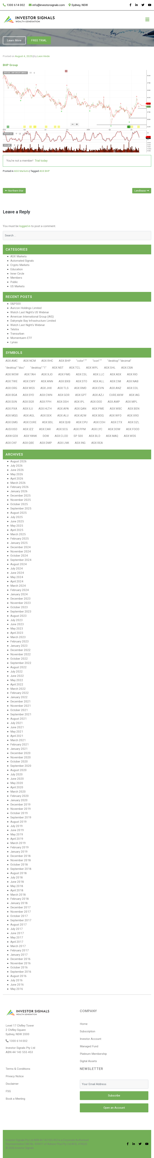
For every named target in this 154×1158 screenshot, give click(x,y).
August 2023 (18, 616)
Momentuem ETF (21, 338)
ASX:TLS (63, 388)
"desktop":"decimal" (119, 360)
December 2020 (20, 753)
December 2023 (20, 598)
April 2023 (16, 633)
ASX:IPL (79, 401)
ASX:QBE (28, 443)
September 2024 (20, 560)
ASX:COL (132, 388)
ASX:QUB (64, 422)
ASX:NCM (29, 360)
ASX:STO (81, 381)
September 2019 (20, 817)
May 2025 (16, 525)
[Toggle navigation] (147, 19)
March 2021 (18, 740)
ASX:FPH (45, 401)
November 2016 (20, 963)
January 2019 (19, 851)
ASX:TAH (30, 374)
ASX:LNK (63, 443)
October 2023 (19, 607)
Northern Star (15, 190)
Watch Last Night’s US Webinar (29, 312)
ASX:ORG (11, 388)
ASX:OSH (63, 401)
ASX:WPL (92, 367)
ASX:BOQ (98, 415)
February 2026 (19, 487)
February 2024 (19, 590)
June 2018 (17, 881)
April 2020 (16, 787)
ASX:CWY (29, 381)
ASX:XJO (47, 374)
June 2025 (17, 521)
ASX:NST (57, 367)
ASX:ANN (47, 381)
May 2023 (16, 628)
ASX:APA (63, 408)
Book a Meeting (15, 1098)
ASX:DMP (46, 443)
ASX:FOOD (132, 429)
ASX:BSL (47, 422)
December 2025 (20, 495)
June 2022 (17, 676)
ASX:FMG (64, 374)
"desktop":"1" (38, 367)
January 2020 (19, 800)
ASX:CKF (11, 443)
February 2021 (19, 744)
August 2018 (18, 873)
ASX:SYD (28, 395)
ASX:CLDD (61, 436)
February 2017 (19, 950)
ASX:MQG (11, 415)
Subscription (87, 1031)
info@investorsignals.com (48, 5)
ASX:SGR (28, 401)
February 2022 (19, 693)
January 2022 (19, 697)
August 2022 (18, 667)
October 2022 (19, 658)
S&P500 (15, 303)
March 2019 (18, 843)
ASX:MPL (131, 401)
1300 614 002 (16, 5)
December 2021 (20, 701)
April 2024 (16, 581)
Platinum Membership (93, 1054)
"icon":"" (97, 360)
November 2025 (20, 500)
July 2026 (16, 465)
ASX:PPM (79, 429)
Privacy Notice (15, 1076)
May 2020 (16, 783)
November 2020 (20, 757)
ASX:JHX (46, 388)
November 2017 (20, 911)
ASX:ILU (28, 408)
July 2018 (16, 877)
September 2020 (20, 766)
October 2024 (19, 555)
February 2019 (19, 847)
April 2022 (16, 684)
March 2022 (18, 688)
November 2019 (20, 809)
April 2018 (16, 890)
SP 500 (78, 436)
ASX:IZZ (28, 429)
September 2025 (20, 508)
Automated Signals (22, 260)
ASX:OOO (96, 401)
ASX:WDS (130, 436)
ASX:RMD (80, 388)
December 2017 (20, 907)
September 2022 (20, 663)
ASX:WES (29, 388)
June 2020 (17, 778)
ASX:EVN (98, 388)
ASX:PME (98, 408)
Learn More (14, 40)
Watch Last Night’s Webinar (27, 325)
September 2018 (20, 869)
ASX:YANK (30, 436)
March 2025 (18, 534)
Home (84, 1024)
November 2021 (20, 705)
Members (16, 277)
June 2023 (17, 624)
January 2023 (19, 645)
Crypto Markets (19, 265)
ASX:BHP (44, 170)
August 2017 (18, 924)
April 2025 (16, 530)
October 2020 (19, 761)
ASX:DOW (114, 429)
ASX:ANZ (115, 388)
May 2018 (16, 886)
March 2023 (18, 637)
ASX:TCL (74, 367)
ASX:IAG (134, 395)
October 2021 (19, 710)
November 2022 (20, 654)
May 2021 (16, 731)
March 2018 (18, 894)
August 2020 (18, 770)
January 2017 (19, 954)
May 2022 (16, 680)
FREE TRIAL (39, 40)
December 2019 (20, 804)
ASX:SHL (110, 367)
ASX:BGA (11, 395)
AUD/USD (11, 429)
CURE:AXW (116, 395)
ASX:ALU (63, 415)
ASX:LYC (96, 429)
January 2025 (19, 543)
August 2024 (18, 564)
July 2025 (16, 517)
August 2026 (18, 461)
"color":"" (81, 360)
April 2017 (16, 941)
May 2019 (16, 834)
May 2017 (16, 937)
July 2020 (16, 774)
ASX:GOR (63, 395)
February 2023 (19, 641)
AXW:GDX (11, 436)
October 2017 (19, 916)
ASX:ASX (115, 374)
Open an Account (114, 1107)
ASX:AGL (29, 415)
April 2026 (16, 478)
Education (16, 269)
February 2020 (19, 796)
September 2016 (20, 971)
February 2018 (19, 898)
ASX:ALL (98, 381)
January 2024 (19, 594)
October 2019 (19, 813)
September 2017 (20, 920)
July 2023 (16, 620)
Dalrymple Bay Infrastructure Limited (33, 320)
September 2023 (20, 611)
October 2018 (19, 864)
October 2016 (19, 967)
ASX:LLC (98, 374)
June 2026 (17, 470)
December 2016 (20, 959)
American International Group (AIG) (32, 316)
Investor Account (90, 1039)
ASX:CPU (82, 422)
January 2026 (19, 491)
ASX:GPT (81, 395)
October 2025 (19, 504)
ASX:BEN (133, 408)
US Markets (17, 286)
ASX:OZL (133, 422)
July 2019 (16, 826)
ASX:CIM (115, 381)
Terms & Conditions (18, 1068)
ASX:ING (80, 443)
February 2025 (19, 538)
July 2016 (16, 980)
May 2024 (16, 577)
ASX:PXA (11, 408)
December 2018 (20, 856)
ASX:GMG (11, 422)
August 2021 (18, 718)
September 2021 (20, 714)
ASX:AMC (11, 360)
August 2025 (18, 512)
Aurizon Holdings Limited (26, 308)
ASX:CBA (127, 367)
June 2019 (17, 830)
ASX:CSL (81, 374)
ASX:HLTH (45, 408)
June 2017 (17, 933)
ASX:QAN (80, 408)
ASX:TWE (11, 381)
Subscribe (114, 1095)
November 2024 (20, 551)
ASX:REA (97, 443)
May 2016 (16, 989)
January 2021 (19, 748)
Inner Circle (17, 273)
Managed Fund (89, 1046)
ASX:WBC (116, 408)
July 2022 (16, 671)
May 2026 (16, 474)
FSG (8, 1091)
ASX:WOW (12, 374)
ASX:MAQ (112, 436)
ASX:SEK (46, 415)
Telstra (14, 329)
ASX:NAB (132, 381)
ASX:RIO (132, 374)
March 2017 (18, 946)
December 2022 (20, 650)
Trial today (41, 160)
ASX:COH (99, 422)
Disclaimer (12, 1083)
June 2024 (17, 573)
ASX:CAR (45, 429)
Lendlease (140, 190)
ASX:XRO (133, 415)
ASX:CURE (29, 422)
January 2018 (19, 903)
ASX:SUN (11, 401)
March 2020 (18, 791)
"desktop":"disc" (15, 367)
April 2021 (16, 736)
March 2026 (18, 483)
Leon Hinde (43, 56)
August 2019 (18, 821)
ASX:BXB (64, 381)
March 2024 (18, 585)
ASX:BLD (94, 436)
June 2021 (17, 727)
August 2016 (18, 976)
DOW (46, 436)
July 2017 (16, 929)
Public (14, 282)
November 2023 (20, 603)
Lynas (14, 342)
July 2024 (16, 568)
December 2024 (20, 547)
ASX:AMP (114, 401)
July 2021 (16, 723)
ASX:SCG (62, 429)
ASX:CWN (46, 395)
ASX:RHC (47, 360)
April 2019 (16, 838)
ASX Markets (21, 170)
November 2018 (20, 860)
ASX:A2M (80, 415)
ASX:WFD (115, 415)
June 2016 (17, 984)
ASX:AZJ (98, 395)
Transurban (17, 333)
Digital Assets (88, 1061)
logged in (24, 226)
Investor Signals (24, 1147)
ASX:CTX (116, 422)
